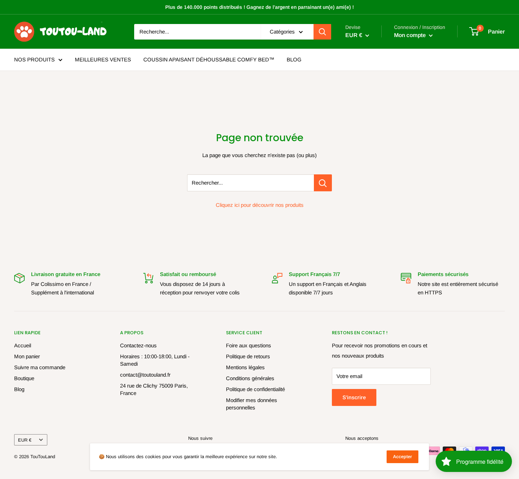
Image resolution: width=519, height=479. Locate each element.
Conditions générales (250, 378)
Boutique (24, 378)
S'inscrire (354, 397)
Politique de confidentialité (255, 389)
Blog (19, 389)
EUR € (24, 440)
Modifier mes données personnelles (251, 404)
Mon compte (410, 35)
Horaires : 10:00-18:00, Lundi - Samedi (155, 360)
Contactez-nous (138, 345)
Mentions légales (245, 367)
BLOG (294, 59)
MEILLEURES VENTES (103, 59)
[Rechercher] (322, 32)
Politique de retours (248, 356)
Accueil (22, 345)
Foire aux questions (248, 345)
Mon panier (27, 356)
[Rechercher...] (323, 182)
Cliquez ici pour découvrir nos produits (260, 205)
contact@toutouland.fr (145, 375)
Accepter (402, 456)
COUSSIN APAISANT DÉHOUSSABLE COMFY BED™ (208, 59)
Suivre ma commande (39, 367)
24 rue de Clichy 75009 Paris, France (154, 389)
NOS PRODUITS (34, 59)
